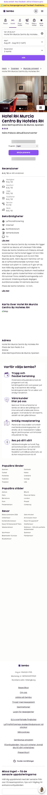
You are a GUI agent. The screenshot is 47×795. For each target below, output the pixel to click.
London (27, 498)
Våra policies (23, 732)
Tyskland (5, 479)
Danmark (27, 469)
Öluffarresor (28, 524)
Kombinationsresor (9, 521)
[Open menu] (42, 11)
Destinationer (23, 707)
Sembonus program (23, 740)
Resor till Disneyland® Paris (11, 524)
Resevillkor (23, 688)
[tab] (5, 23)
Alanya (4, 492)
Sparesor (27, 533)
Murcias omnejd (31, 68)
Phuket (26, 501)
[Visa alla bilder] (40, 107)
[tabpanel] (23, 45)
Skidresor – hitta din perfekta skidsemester (34, 528)
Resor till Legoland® (31, 521)
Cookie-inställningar (25, 761)
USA (25, 482)
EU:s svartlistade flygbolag (23, 720)
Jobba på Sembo (23, 697)
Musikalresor (6, 539)
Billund (26, 492)
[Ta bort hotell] (42, 33)
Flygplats (12, 146)
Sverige (27, 479)
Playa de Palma (29, 495)
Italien (26, 473)
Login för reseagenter (23, 712)
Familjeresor (28, 536)
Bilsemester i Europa (9, 536)
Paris (3, 495)
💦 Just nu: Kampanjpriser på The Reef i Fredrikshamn (24, 5)
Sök (23, 57)
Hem (4, 68)
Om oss (23, 692)
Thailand (5, 482)
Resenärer (8, 49)
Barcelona (6, 498)
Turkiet (4, 473)
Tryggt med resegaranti (23, 702)
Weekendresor (7, 527)
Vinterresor (6, 518)
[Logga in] (36, 11)
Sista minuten (29, 515)
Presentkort (23, 752)
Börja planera (23, 152)
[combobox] (21, 34)
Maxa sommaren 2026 (10, 515)
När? (6, 41)
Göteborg (27, 505)
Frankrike (5, 476)
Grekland (27, 476)
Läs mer (5, 240)
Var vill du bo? (9, 32)
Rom (3, 501)
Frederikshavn (7, 505)
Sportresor (6, 533)
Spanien (15, 68)
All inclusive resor (30, 518)
